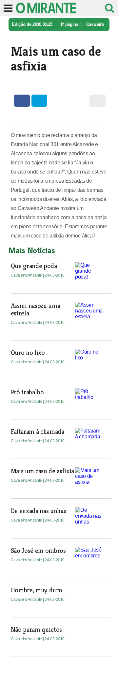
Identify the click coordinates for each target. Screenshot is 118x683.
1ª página (69, 24)
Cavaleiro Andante (27, 275)
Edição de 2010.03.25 (32, 24)
